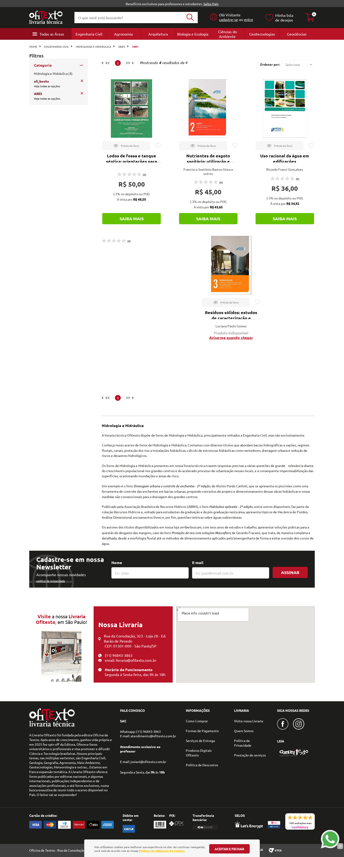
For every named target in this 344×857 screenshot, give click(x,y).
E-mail (197, 562)
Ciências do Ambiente (227, 34)
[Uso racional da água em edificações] (285, 108)
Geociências (297, 34)
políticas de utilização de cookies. (162, 851)
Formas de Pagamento (202, 731)
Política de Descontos (202, 765)
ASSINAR (290, 572)
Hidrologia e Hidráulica (93, 46)
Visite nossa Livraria (248, 721)
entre (248, 19)
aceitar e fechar (229, 849)
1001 (135, 46)
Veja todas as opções (47, 86)
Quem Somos (243, 731)
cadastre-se (228, 19)
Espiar (126, 145)
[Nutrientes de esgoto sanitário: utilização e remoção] (208, 108)
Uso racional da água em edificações (284, 158)
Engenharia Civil (89, 34)
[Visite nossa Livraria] (52, 725)
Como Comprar (197, 721)
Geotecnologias (262, 34)
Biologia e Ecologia (192, 34)
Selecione (292, 64)
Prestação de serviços (250, 755)
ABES (121, 46)
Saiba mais (132, 218)
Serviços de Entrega (200, 740)
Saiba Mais (211, 4)
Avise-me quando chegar (231, 337)
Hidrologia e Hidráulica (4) (53, 73)
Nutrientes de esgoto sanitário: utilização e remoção (208, 161)
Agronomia (123, 34)
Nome (116, 562)
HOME (33, 46)
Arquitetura (158, 34)
